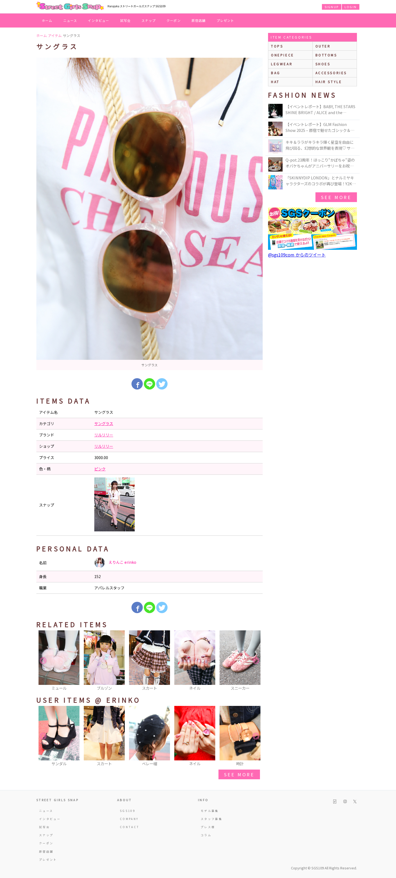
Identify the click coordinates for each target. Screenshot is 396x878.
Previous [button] (43, 661)
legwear (282, 64)
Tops (277, 46)
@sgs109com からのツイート (297, 254)
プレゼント (225, 20)
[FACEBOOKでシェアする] (137, 384)
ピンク (100, 469)
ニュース (70, 20)
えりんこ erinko (122, 562)
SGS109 (128, 811)
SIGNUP (332, 7)
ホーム (47, 20)
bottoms (326, 55)
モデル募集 (210, 811)
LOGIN (351, 7)
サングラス (103, 423)
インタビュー (98, 20)
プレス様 (208, 827)
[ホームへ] (70, 6)
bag (275, 72)
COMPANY (129, 819)
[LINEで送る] (149, 384)
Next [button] (256, 661)
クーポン (173, 20)
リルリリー (103, 435)
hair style (328, 81)
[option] (149, 214)
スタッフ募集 (211, 819)
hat (275, 81)
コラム (206, 835)
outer (323, 46)
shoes (323, 64)
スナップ (148, 20)
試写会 (125, 20)
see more (239, 774)
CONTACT (130, 827)
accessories (331, 72)
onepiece (282, 55)
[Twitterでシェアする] (162, 384)
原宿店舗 (199, 20)
